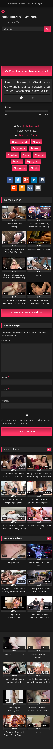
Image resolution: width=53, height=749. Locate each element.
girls (27, 155)
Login (30, 4)
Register (40, 4)
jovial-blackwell (31, 126)
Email (5, 389)
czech (35, 148)
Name (5, 377)
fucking (13, 155)
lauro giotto (24, 135)
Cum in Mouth (21, 142)
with (35, 168)
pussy (18, 161)
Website (5, 401)
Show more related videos (26, 312)
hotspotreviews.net (18, 16)
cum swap (20, 148)
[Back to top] (44, 740)
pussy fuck (34, 161)
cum (38, 142)
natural (41, 155)
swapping (21, 168)
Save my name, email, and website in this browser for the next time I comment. (26, 422)
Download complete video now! (28, 71)
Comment (6, 340)
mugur (35, 135)
